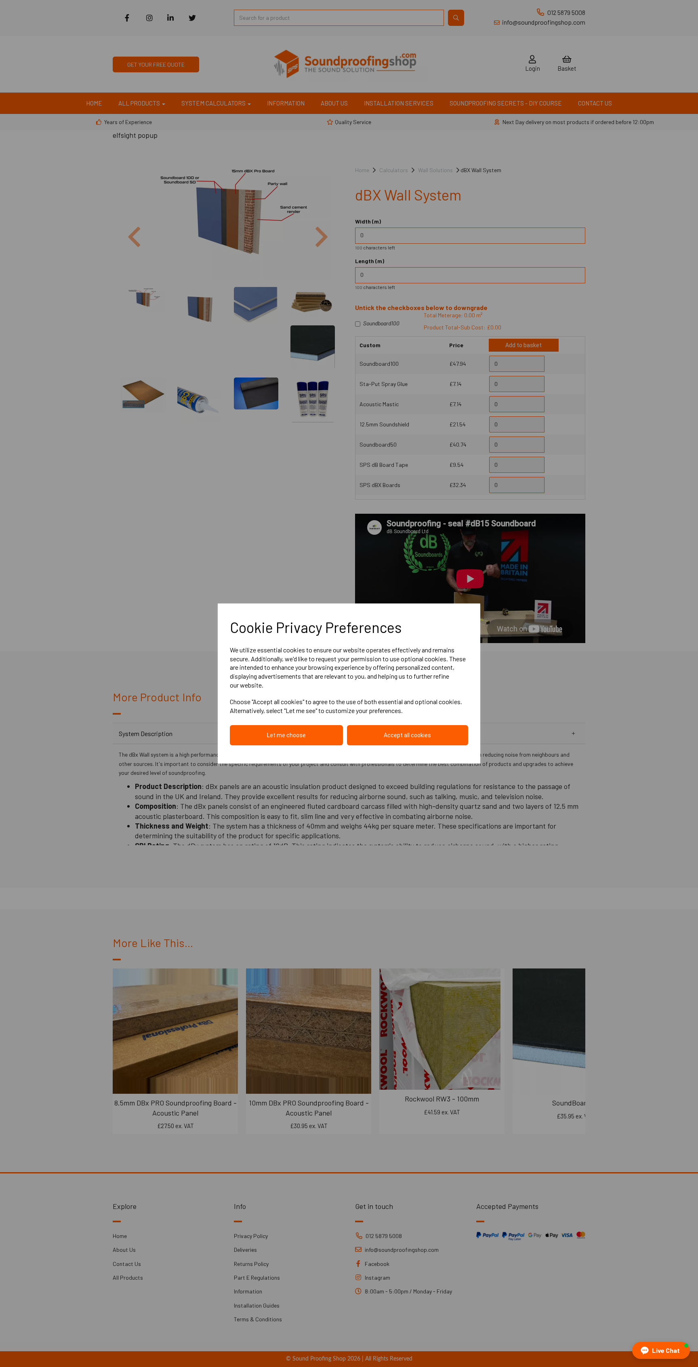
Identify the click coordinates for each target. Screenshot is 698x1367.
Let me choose (286, 735)
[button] (661, 1350)
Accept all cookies (407, 735)
